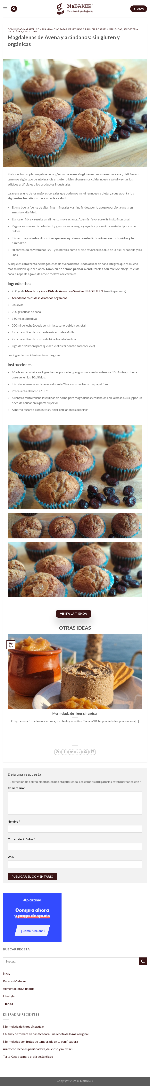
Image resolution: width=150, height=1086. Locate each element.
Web (11, 857)
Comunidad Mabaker (21, 29)
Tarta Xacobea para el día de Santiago (28, 1056)
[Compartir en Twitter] (71, 752)
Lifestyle (8, 996)
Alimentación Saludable (18, 988)
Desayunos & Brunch (81, 29)
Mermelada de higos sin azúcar (23, 1026)
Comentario (16, 788)
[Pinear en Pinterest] (85, 752)
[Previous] (7, 687)
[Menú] (5, 8)
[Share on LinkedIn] (92, 752)
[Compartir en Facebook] (64, 752)
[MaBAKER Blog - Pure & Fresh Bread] (75, 9)
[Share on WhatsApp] (57, 752)
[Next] (143, 687)
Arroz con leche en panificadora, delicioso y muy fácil (38, 1049)
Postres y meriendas (109, 29)
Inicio (6, 973)
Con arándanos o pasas (51, 29)
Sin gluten (30, 31)
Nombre (14, 821)
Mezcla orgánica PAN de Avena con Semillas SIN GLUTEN (64, 291)
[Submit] (143, 961)
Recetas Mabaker (15, 981)
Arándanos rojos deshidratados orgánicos (39, 298)
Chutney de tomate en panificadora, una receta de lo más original (45, 1034)
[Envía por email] (78, 752)
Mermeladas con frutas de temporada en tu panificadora (40, 1041)
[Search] (14, 9)
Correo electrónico (21, 839)
